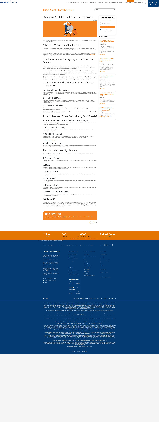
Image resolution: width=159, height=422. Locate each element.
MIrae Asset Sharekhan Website (74, 270)
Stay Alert (54, 303)
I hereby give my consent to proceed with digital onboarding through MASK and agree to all (107, 30)
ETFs (130, 3)
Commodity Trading (87, 265)
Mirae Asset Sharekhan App (73, 273)
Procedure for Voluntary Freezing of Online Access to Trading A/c (80, 306)
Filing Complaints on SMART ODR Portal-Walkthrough (74, 308)
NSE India (82, 298)
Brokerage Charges (111, 3)
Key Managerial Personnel (68, 305)
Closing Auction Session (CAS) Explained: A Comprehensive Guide (107, 60)
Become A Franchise (104, 272)
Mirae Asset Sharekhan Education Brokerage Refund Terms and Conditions (82, 307)
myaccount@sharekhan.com (50, 280)
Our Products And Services (89, 251)
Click (72, 351)
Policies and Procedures (50, 301)
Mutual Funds (86, 254)
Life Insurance (86, 273)
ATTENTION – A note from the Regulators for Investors (90, 303)
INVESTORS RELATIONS (111, 298)
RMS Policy (80, 301)
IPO (84, 258)
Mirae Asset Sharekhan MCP (89, 275)
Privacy (44, 301)
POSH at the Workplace (105, 306)
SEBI (74, 298)
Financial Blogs (46, 240)
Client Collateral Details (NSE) (96, 306)
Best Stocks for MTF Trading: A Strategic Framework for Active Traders (107, 94)
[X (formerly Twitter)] (109, 245)
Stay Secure (50, 303)
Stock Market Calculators (73, 251)
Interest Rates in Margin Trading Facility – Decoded (107, 76)
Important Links (103, 251)
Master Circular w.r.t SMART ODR (88, 308)
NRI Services (123, 3)
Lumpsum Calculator (72, 261)
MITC (61, 307)
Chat (46, 282)
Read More (102, 54)
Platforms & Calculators (88, 3)
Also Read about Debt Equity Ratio (50, 140)
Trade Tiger (70, 272)
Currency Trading (87, 267)
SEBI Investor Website (65, 306)
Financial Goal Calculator (72, 254)
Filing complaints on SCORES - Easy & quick (73, 303)
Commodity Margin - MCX (105, 259)
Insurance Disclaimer (66, 307)
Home (42, 240)
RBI (95, 298)
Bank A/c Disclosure (79, 304)
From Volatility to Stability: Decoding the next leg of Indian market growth (107, 42)
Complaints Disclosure (72, 304)
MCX (98, 298)
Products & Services (72, 3)
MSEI (86, 298)
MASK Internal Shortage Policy (101, 307)
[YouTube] (112, 245)
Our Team (102, 265)
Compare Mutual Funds (72, 259)
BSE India (77, 298)
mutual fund (92, 54)
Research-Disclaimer (89, 301)
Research (101, 3)
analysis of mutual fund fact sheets (56, 240)
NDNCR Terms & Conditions (61, 303)
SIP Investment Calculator (73, 258)
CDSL (89, 298)
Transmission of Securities (110, 307)
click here (96, 342)
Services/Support (103, 254)
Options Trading (87, 263)
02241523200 (47, 278)
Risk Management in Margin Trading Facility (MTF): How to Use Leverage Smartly (107, 109)
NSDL (92, 298)
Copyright (94, 301)
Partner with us (103, 269)
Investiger (70, 275)
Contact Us (102, 258)
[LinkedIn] (107, 245)
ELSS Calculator (71, 256)
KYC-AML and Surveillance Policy (72, 301)
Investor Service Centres (98, 304)
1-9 (94, 245)
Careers (101, 263)
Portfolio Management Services (90, 256)
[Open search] (143, 3)
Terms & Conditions (58, 301)
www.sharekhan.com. (88, 346)
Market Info (138, 3)
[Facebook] (105, 245)
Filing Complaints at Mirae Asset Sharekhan (80, 305)
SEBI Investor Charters (51, 304)
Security (84, 301)
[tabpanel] (107, 47)
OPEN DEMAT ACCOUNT (153, 3)
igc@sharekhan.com (102, 321)
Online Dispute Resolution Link (108, 304)
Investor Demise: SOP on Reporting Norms (54, 306)
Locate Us (102, 256)
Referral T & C (64, 301)
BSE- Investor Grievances (59, 304)
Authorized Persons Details (59, 305)
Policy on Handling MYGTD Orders (54, 307)
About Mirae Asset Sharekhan (105, 276)
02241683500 (54, 278)
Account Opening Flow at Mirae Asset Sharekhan (96, 305)
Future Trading (86, 261)
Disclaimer (104, 301)
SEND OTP (107, 26)
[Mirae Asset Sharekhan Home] (52, 251)
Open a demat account (104, 261)
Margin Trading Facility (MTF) (106, 116)
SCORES (105, 298)
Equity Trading (86, 271)
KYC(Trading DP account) (104, 303)
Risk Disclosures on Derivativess (88, 304)
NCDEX (101, 298)
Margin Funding (87, 269)
